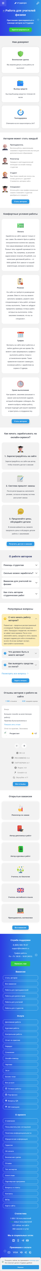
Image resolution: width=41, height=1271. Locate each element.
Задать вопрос (20, 680)
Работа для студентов (14, 1008)
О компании (10, 1120)
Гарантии (9, 1145)
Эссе (7, 1070)
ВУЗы (7, 1199)
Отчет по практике (12, 1040)
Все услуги (9, 1082)
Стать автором (20, 201)
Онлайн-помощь (12, 1058)
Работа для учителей (14, 1002)
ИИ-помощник (13, 1107)
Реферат (8, 1046)
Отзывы (8, 1163)
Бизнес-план (10, 1076)
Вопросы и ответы (12, 1187)
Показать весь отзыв (12, 724)
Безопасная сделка (13, 1157)
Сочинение (9, 1052)
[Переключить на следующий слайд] (24, 745)
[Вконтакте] (13, 1240)
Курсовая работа (12, 1028)
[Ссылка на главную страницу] (20, 3)
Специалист (15, 187)
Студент (13, 173)
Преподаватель (16, 145)
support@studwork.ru (20, 948)
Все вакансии (20, 927)
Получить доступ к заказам (20, 544)
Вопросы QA (13, 1100)
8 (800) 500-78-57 (20, 944)
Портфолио (12, 1094)
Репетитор (14, 159)
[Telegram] (22, 1240)
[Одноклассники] (18, 1240)
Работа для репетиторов (15, 996)
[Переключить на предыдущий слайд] (16, 745)
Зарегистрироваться (20, 29)
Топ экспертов (11, 1169)
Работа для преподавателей (16, 990)
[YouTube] (27, 1240)
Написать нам (20, 963)
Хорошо (21, 1267)
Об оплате (9, 1151)
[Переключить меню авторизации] (38, 3)
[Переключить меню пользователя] (3, 3)
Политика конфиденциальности (18, 1133)
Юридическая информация (16, 1139)
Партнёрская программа (15, 1181)
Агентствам (10, 1175)
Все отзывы (20, 784)
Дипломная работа (13, 1022)
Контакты (9, 1193)
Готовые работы (14, 1088)
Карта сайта (10, 1205)
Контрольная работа (13, 1034)
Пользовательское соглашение (18, 1126)
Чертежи (8, 1064)
